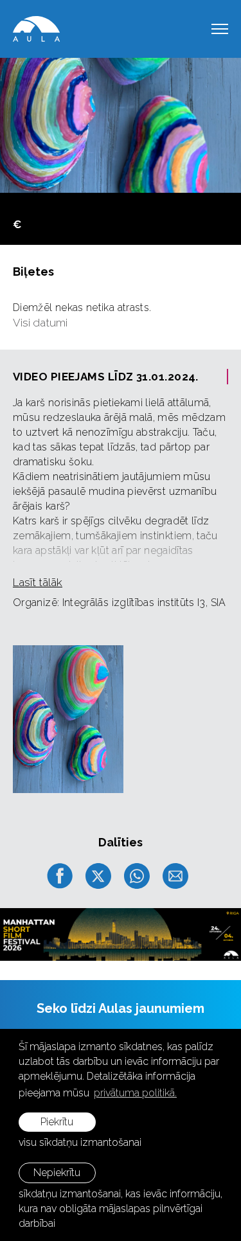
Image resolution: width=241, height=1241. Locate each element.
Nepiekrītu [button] (56, 1172)
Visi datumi (40, 322)
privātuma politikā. (135, 1093)
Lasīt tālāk (37, 582)
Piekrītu (56, 1122)
